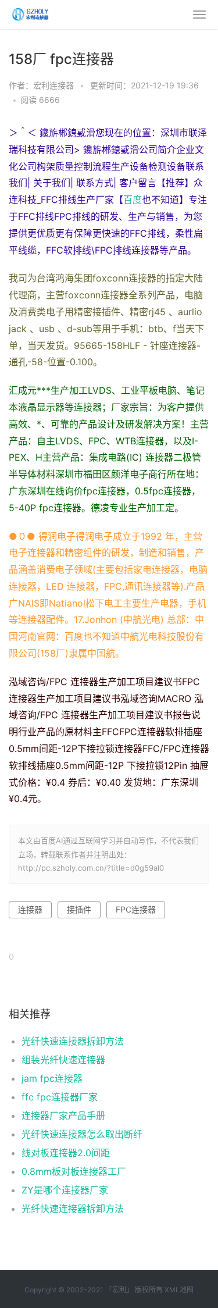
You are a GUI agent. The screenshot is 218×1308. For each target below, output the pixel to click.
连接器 (30, 909)
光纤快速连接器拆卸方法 (73, 1041)
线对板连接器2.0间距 (66, 1153)
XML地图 (179, 1289)
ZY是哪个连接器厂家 (65, 1190)
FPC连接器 (136, 909)
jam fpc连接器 (52, 1078)
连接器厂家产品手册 (63, 1115)
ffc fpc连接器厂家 (60, 1097)
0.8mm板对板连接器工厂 (74, 1171)
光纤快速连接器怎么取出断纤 (82, 1134)
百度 (132, 199)
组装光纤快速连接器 (63, 1059)
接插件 (79, 909)
